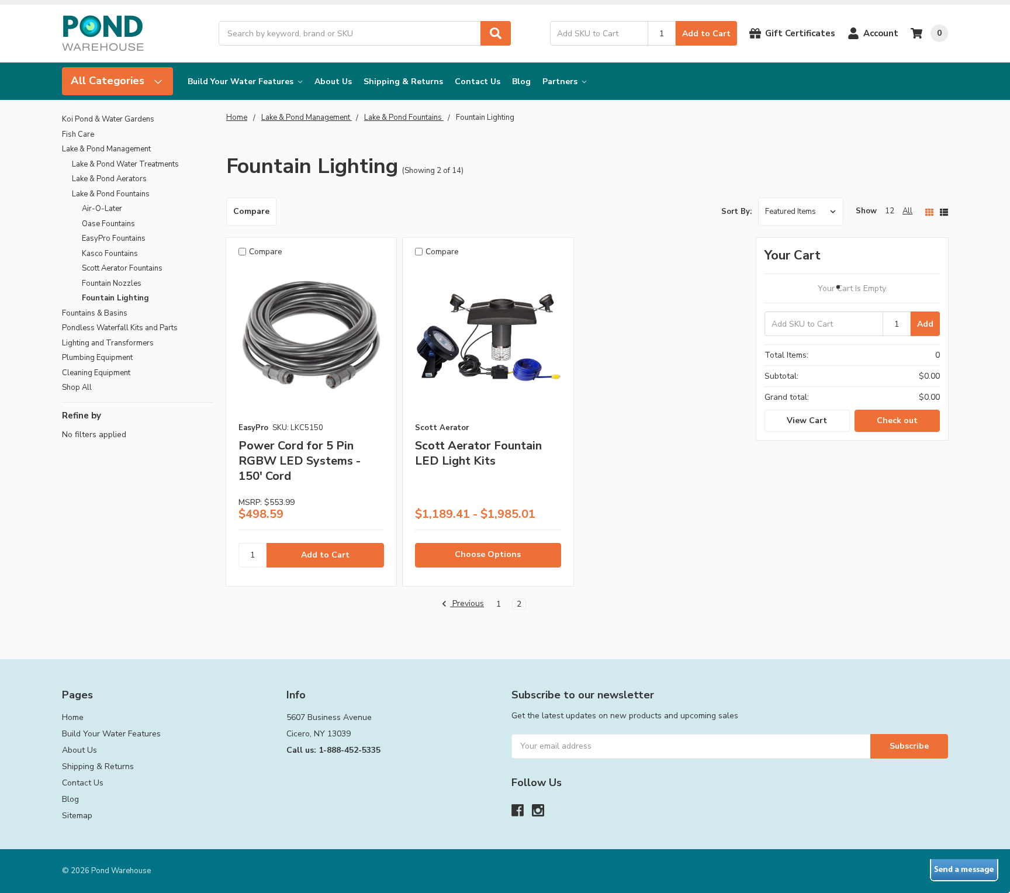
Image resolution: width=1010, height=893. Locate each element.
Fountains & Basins (94, 313)
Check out (897, 420)
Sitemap (77, 815)
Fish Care (78, 134)
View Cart (807, 420)
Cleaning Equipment (96, 373)
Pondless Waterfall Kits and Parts (120, 328)
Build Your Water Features (242, 81)
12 (889, 211)
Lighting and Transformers (108, 343)
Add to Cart (706, 33)
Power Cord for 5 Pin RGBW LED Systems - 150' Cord (299, 461)
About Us (333, 81)
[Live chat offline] (964, 870)
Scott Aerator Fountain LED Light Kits (478, 453)
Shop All (77, 387)
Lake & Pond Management (106, 149)
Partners (561, 81)
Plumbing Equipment (97, 357)
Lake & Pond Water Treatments (125, 164)
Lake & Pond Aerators (109, 179)
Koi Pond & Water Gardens (108, 119)
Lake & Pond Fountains (111, 194)
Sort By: (736, 211)
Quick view (311, 340)
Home (73, 717)
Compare (251, 211)
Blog (521, 81)
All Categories (109, 81)
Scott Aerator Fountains (122, 268)
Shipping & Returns (403, 81)
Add (925, 324)
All (907, 211)
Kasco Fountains (110, 253)
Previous (467, 604)
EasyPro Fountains (114, 238)
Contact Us (477, 81)
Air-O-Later (102, 208)
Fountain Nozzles (111, 283)
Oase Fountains (108, 224)
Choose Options (488, 554)
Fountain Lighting (115, 298)
